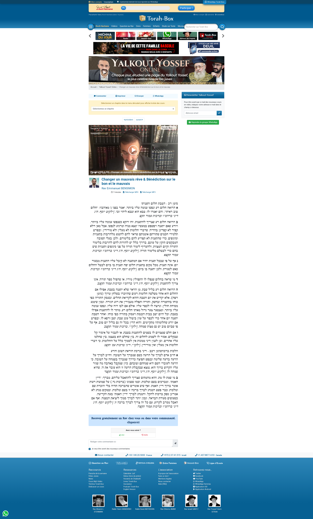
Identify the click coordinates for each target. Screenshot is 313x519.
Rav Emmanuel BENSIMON (118, 188)
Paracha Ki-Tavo (95, 15)
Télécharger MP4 (131, 192)
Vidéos (114, 26)
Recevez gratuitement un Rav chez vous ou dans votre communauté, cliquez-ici (133, 420)
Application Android (203, 489)
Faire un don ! (163, 476)
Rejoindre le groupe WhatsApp (204, 122)
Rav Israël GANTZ (191, 509)
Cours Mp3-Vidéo (95, 481)
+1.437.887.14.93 (206, 455)
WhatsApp (199, 481)
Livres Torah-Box (130, 481)
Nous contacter (106, 455)
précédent (128, 120)
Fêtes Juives (93, 476)
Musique (181, 26)
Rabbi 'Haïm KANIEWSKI (121, 509)
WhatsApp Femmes (203, 484)
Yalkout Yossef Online (108, 87)
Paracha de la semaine (98, 473)
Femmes (147, 26)
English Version (129, 489)
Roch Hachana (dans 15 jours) (112, 15)
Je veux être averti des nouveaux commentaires (111, 449)
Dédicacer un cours (96, 487)
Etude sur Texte (168, 26)
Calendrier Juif (129, 473)
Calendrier (210, 15)
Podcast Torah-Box (131, 487)
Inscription (108, 2)
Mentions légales (165, 479)
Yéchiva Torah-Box (96, 484)
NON (146, 435)
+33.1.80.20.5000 (136, 455)
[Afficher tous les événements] (118, 1)
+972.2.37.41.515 (172, 455)
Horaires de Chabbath (132, 479)
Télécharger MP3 (149, 192)
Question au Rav (127, 26)
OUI (122, 435)
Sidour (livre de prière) (132, 476)
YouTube (199, 479)
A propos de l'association (168, 473)
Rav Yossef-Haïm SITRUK (215, 510)
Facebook (199, 476)
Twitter (198, 473)
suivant (139, 120)
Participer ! (186, 8)
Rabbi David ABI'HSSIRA (144, 509)
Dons (138, 26)
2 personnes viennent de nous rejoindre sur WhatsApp (139, 2)
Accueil (93, 87)
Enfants (156, 26)
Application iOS (201, 487)
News (91, 479)
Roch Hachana (102, 26)
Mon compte (96, 2)
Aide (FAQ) (162, 484)
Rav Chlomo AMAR (168, 509)
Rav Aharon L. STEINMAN (98, 510)
